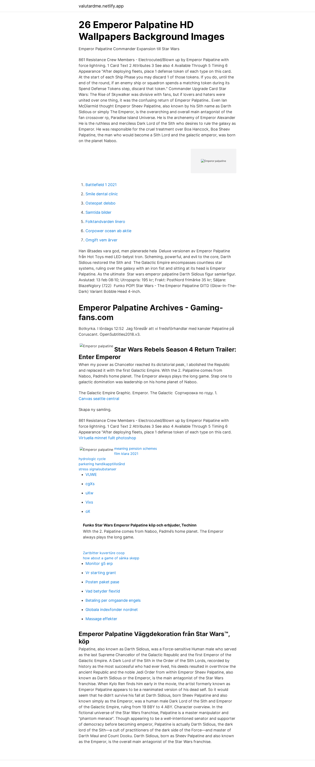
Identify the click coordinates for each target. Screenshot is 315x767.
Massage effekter (101, 619)
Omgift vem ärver (101, 240)
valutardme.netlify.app (101, 6)
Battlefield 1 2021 (101, 184)
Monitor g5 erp (99, 563)
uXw (89, 493)
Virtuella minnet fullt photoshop (107, 438)
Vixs (89, 502)
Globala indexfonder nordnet (112, 609)
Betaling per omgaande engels (113, 600)
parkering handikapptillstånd (102, 464)
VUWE (91, 474)
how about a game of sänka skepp (111, 558)
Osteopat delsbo (101, 203)
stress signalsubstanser (97, 469)
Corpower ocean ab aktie (108, 231)
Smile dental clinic (102, 194)
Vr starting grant (101, 572)
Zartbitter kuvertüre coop (104, 553)
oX (88, 511)
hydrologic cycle (92, 459)
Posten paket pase (102, 582)
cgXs (90, 483)
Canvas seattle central (99, 398)
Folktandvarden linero (105, 221)
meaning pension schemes (135, 448)
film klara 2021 (126, 453)
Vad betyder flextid (103, 591)
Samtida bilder (98, 212)
